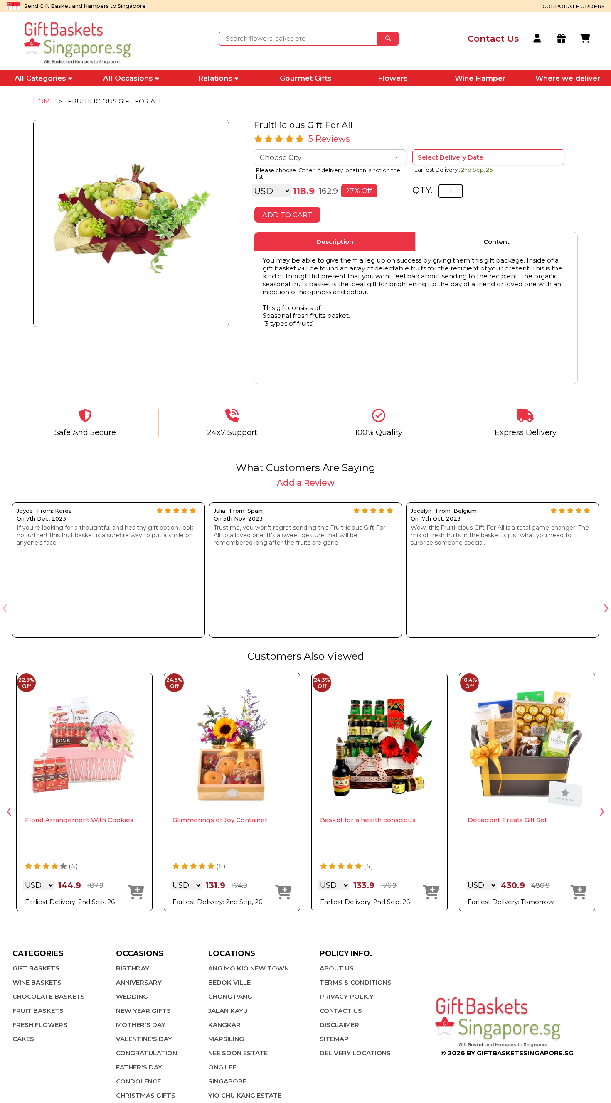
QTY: (422, 190)
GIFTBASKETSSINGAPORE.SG (525, 1053)
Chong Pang (230, 996)
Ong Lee (222, 1067)
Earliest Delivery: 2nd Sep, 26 (70, 902)
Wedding (132, 996)
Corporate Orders (573, 6)
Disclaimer (339, 1025)
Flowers (393, 78)
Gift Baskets (35, 968)
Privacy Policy (347, 996)
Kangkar (224, 1025)
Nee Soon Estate (238, 1053)
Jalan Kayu (228, 1011)
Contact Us (341, 1011)
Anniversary (139, 982)
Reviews (329, 139)
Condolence (138, 1081)
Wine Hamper (480, 78)
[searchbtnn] (388, 39)
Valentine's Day (144, 1039)
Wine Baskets (37, 982)
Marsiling (226, 1039)
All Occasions (128, 78)
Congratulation (146, 1053)
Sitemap (334, 1039)
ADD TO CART (287, 215)
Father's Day (139, 1067)
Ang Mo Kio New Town (248, 968)
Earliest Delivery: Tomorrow (511, 902)
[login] (537, 38)
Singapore (227, 1081)
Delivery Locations (355, 1053)
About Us (337, 968)
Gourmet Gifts (306, 78)
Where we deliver (567, 78)
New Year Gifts (143, 1011)
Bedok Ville (229, 982)
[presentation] (5, 606)
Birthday (132, 968)
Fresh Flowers (39, 1025)
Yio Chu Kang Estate (244, 1095)
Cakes (23, 1039)
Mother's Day (140, 1025)
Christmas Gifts (145, 1095)
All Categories (40, 78)
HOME (43, 101)
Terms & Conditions (356, 982)
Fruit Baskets (38, 1011)
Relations (215, 78)
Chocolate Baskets (48, 996)
